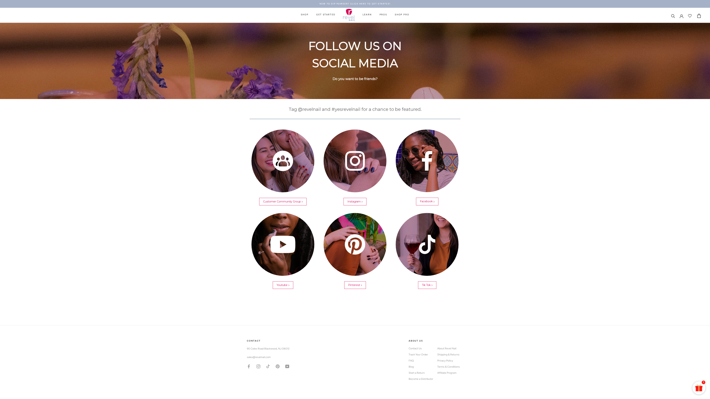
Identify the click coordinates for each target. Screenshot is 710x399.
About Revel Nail (446, 348)
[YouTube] (287, 366)
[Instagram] (258, 366)
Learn (367, 14)
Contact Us (415, 348)
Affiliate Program (447, 372)
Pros (383, 14)
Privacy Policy (445, 360)
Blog (411, 366)
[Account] (681, 16)
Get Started (325, 14)
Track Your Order (418, 354)
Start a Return (417, 372)
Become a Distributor (421, 379)
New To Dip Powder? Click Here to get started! (355, 4)
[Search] (673, 16)
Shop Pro (402, 14)
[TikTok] (268, 366)
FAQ (411, 360)
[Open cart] (699, 16)
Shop (305, 14)
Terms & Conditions (448, 366)
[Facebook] (249, 366)
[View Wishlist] (690, 16)
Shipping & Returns (448, 354)
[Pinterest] (278, 366)
